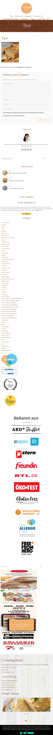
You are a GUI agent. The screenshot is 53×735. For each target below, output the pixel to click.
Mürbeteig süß (5, 283)
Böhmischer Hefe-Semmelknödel (9, 680)
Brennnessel (4, 233)
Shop (11, 16)
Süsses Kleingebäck (6, 337)
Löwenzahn (4, 274)
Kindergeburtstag (5, 268)
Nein (25, 733)
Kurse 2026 (41, 19)
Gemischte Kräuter (6, 248)
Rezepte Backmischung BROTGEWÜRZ (10, 300)
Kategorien (28, 16)
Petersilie (4, 292)
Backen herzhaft (5, 222)
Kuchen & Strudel (5, 272)
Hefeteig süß (5, 261)
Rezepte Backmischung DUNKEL (9, 302)
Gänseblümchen (5, 246)
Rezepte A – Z (38, 16)
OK (21, 733)
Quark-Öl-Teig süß (6, 296)
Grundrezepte (5, 252)
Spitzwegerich (5, 331)
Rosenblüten (4, 320)
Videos (33, 19)
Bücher (10, 21)
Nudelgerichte (5, 285)
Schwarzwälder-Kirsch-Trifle (8, 685)
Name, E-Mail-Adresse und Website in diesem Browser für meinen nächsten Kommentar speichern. (23, 112)
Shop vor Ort (19, 16)
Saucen (3, 324)
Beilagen (4, 224)
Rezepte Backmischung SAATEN (9, 311)
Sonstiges (4, 328)
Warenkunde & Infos (20, 21)
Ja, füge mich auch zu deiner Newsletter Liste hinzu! (14, 115)
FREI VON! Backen (6, 242)
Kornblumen (4, 270)
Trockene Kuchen (5, 341)
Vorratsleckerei (5, 346)
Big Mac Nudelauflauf (7, 689)
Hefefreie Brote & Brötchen (8, 259)
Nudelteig (4, 287)
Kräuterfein (24, 19)
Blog (3, 229)
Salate (3, 322)
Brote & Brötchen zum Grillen (8, 237)
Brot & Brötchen (5, 235)
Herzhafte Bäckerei (6, 263)
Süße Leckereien (5, 335)
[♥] (26, 720)
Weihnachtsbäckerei (6, 350)
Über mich (32, 21)
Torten (3, 339)
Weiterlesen (30, 733)
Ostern (3, 289)
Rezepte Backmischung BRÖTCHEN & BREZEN (12, 298)
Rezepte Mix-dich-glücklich (7, 315)
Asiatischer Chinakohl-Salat (8, 687)
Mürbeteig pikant (5, 281)
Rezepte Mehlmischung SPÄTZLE (9, 313)
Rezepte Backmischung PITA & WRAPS (10, 307)
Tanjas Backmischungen (11, 19)
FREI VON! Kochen (6, 244)
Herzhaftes (4, 266)
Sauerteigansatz (5, 326)
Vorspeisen (4, 348)
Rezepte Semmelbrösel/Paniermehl (9, 318)
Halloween (4, 255)
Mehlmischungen (5, 276)
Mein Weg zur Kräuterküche (8, 279)
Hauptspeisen (5, 257)
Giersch (3, 250)
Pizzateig (4, 294)
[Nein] (51, 730)
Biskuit (3, 227)
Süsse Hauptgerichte (6, 333)
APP (48, 19)
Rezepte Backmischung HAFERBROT (10, 305)
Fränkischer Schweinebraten (8, 683)
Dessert (3, 240)
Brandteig (4, 231)
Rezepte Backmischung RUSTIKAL (9, 309)
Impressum (41, 21)
